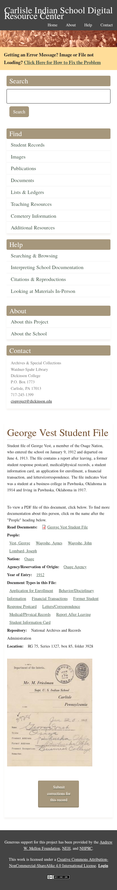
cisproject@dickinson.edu (31, 401)
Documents (22, 180)
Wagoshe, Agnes (49, 543)
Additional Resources (33, 227)
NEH (66, 848)
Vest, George (19, 543)
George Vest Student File (67, 527)
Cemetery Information (33, 215)
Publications (23, 168)
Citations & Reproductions (38, 279)
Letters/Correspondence (61, 606)
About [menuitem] (71, 25)
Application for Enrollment (31, 590)
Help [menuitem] (88, 25)
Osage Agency (75, 566)
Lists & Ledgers (27, 192)
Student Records (28, 144)
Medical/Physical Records (30, 614)
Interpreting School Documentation (47, 267)
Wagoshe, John (80, 543)
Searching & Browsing (34, 255)
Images (18, 156)
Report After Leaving (73, 614)
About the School (29, 333)
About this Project (29, 321)
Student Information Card (30, 622)
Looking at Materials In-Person (43, 290)
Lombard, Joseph (23, 550)
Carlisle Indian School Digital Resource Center (58, 10)
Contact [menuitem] (107, 25)
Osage (29, 558)
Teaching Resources (31, 203)
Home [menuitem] (52, 25)
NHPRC (86, 848)
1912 (40, 574)
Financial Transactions (50, 598)
